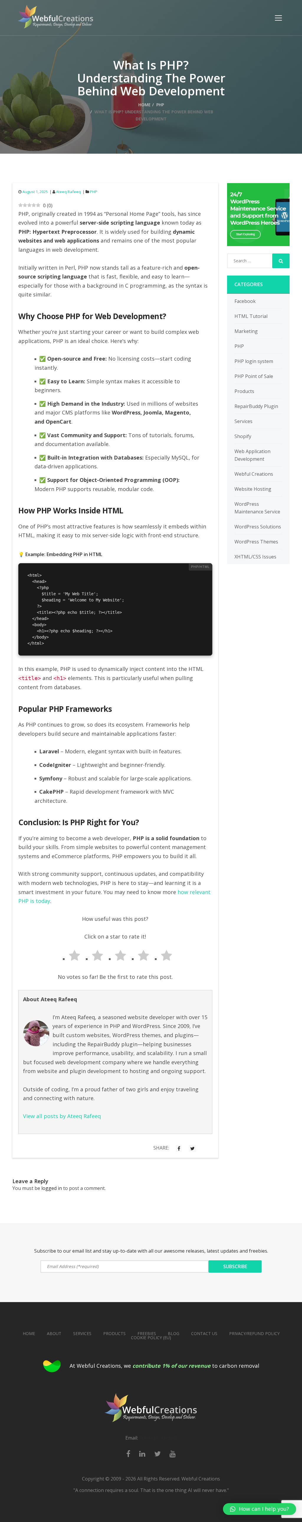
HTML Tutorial (250, 316)
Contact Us (204, 1333)
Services (243, 421)
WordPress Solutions (257, 526)
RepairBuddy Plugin (256, 406)
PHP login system (253, 361)
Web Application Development (252, 455)
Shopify (242, 436)
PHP (160, 104)
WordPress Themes (256, 541)
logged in (51, 1188)
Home (144, 104)
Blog (173, 1333)
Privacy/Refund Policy (254, 1333)
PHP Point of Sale (253, 376)
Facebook (245, 301)
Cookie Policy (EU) (151, 1337)
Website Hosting (252, 489)
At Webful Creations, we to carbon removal (164, 1365)
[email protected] (158, 1438)
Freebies (146, 1333)
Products (244, 391)
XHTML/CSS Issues (255, 556)
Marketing (246, 331)
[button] (259, 1509)
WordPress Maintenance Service (257, 508)
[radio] (69, 957)
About (54, 1333)
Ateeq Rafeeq (68, 191)
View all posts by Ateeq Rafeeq (62, 1116)
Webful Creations (253, 474)
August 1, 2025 (35, 191)
